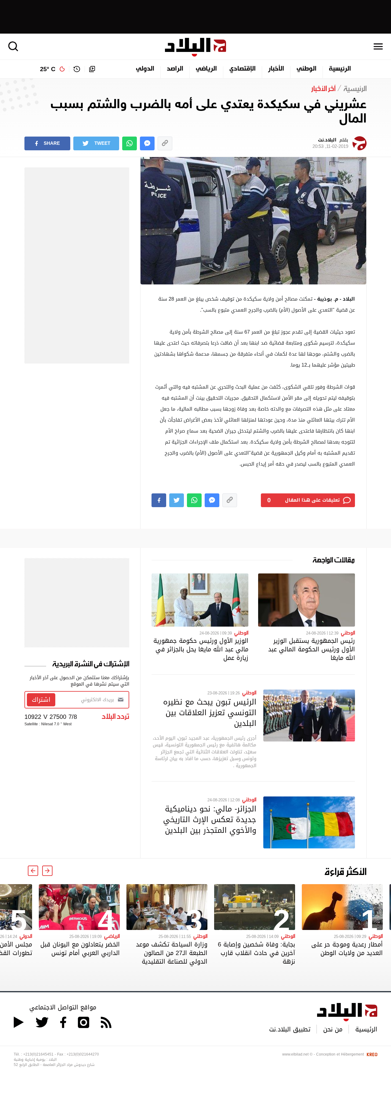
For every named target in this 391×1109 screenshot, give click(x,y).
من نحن (332, 1029)
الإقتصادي (242, 69)
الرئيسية (340, 69)
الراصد (175, 69)
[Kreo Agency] (371, 1054)
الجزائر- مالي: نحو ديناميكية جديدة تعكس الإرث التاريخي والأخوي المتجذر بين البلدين (209, 819)
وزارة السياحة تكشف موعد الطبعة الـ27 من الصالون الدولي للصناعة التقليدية (171, 953)
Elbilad (195, 47)
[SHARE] (159, 500)
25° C (47, 69)
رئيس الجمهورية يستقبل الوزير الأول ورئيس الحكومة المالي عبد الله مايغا (311, 649)
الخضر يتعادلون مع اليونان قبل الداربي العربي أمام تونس (80, 948)
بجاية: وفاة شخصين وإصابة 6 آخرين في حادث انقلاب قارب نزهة (256, 953)
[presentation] (47, 871)
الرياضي (206, 69)
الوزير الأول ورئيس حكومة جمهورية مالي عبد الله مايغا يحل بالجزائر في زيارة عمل (200, 649)
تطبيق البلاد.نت (289, 1029)
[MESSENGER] (147, 143)
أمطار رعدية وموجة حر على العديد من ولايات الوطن (347, 948)
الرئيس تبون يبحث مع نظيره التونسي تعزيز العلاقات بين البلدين (209, 712)
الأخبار (276, 69)
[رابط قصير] (165, 143)
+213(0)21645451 (38, 1054)
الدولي (145, 69)
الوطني (306, 69)
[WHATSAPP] (129, 143)
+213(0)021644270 (83, 1054)
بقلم (330, 143)
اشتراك (41, 699)
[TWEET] (176, 500)
